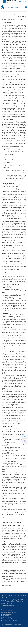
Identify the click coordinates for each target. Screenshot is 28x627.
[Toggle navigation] (26, 7)
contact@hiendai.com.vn (12, 603)
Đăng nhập (23, 1)
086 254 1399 (10, 605)
